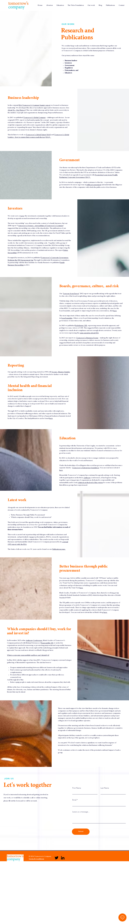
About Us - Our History (16, 110)
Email (74, 800)
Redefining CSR (81, 326)
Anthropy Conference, (34, 640)
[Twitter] (56, 857)
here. (105, 612)
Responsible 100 (47, 643)
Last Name (105, 788)
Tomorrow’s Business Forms (87, 338)
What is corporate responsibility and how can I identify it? (28, 655)
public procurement (94, 185)
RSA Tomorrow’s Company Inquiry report (34, 105)
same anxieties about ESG (89, 333)
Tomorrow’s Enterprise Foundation (85, 468)
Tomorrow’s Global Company (34, 118)
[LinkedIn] (62, 857)
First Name (76, 788)
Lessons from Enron (71, 294)
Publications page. (59, 549)
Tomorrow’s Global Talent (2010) (38, 135)
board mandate (66, 318)
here (115, 311)
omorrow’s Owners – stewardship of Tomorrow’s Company (40, 226)
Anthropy (87, 478)
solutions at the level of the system (90, 483)
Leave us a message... (81, 812)
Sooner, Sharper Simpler (61, 372)
